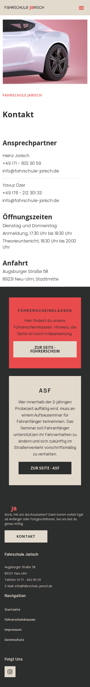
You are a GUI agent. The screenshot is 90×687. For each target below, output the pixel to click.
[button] (81, 8)
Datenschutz (14, 640)
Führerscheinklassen (20, 619)
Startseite (12, 609)
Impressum (13, 629)
